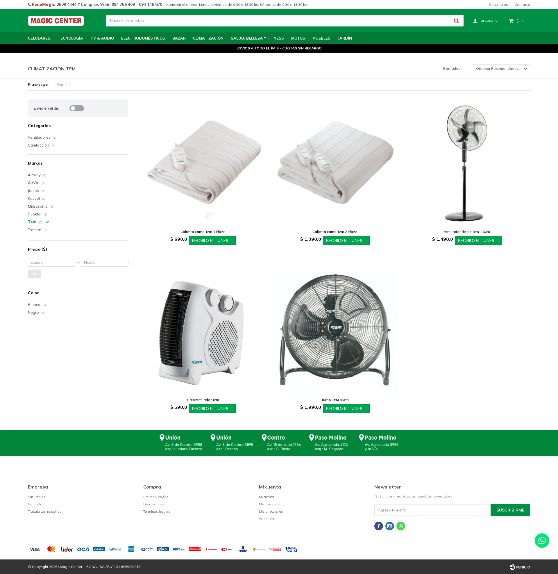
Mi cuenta (266, 497)
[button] (456, 20)
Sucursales (498, 4)
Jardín (345, 38)
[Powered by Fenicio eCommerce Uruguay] (520, 566)
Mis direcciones (271, 511)
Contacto (522, 4)
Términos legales (156, 511)
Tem (60, 85)
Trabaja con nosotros (45, 511)
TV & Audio (102, 38)
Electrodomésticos (143, 38)
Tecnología (70, 38)
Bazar (179, 38)
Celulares (39, 38)
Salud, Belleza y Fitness (257, 38)
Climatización (208, 38)
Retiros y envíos (156, 497)
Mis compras (269, 504)
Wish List (266, 518)
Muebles (321, 38)
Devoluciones (153, 504)
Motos (298, 38)
